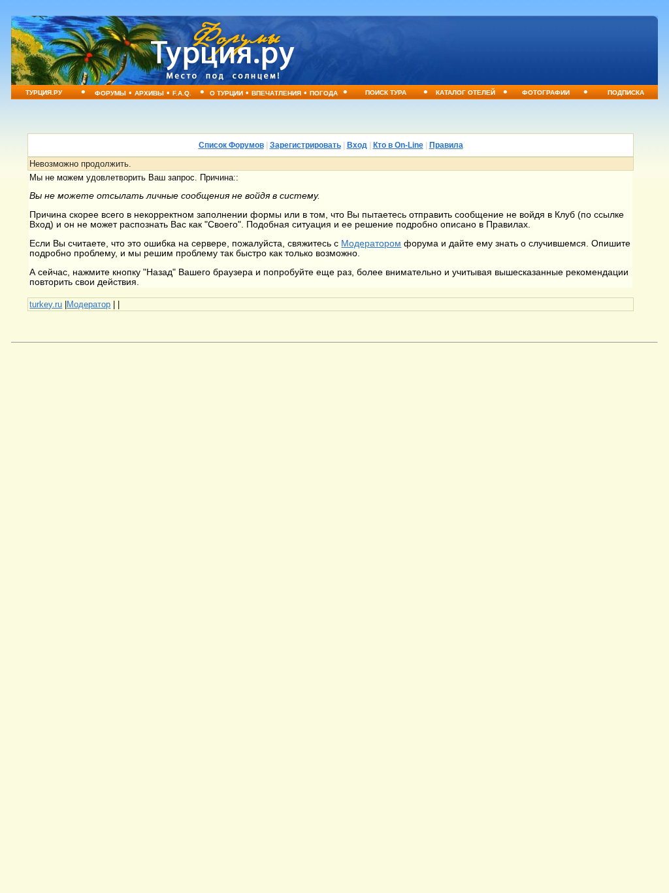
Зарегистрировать (305, 145)
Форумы (110, 93)
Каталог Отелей (465, 92)
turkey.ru (45, 304)
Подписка (626, 92)
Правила (446, 145)
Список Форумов (231, 145)
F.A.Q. (181, 93)
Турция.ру (43, 92)
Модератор (88, 304)
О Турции (226, 93)
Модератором (371, 243)
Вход (357, 145)
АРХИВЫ (149, 93)
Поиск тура (385, 92)
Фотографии (546, 92)
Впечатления (276, 93)
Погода (324, 93)
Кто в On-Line (398, 145)
